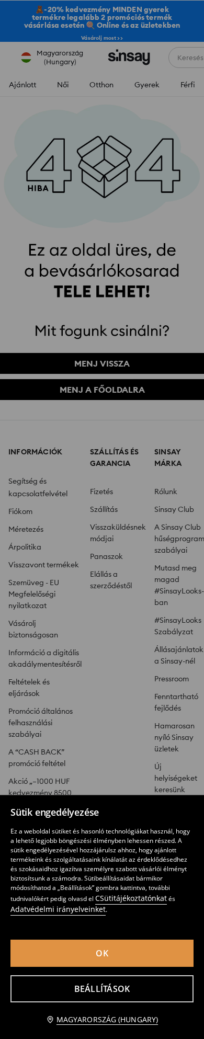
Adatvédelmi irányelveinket (58, 909)
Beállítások (102, 989)
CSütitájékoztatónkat (131, 898)
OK (102, 953)
